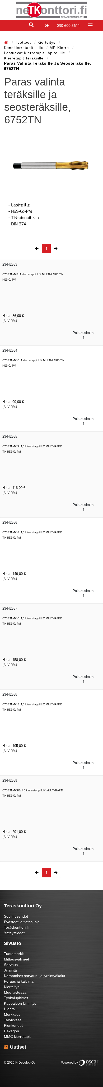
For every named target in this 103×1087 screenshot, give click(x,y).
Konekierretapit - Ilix (24, 47)
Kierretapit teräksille (24, 58)
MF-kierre (60, 47)
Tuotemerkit (14, 954)
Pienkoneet (13, 1025)
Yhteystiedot (14, 933)
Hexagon (11, 1031)
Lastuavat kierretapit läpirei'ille (35, 53)
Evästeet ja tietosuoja (22, 922)
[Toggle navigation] (90, 25)
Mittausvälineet (16, 959)
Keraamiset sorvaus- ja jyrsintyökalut (34, 976)
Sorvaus (11, 965)
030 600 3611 (68, 25)
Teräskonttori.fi (16, 927)
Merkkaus (12, 1014)
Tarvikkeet (12, 1020)
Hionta (9, 1009)
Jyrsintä (10, 970)
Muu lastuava (15, 992)
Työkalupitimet (16, 998)
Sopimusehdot (16, 916)
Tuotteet (23, 42)
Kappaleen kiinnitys (20, 1003)
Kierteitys (47, 42)
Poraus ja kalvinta (19, 981)
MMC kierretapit (17, 1036)
